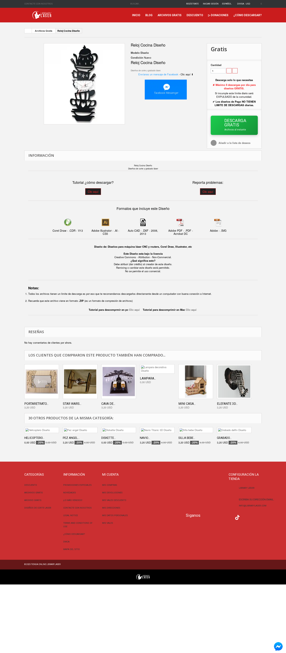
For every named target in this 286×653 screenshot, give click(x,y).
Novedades (69, 492)
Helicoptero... (34, 438)
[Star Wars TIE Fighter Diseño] (80, 381)
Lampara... (148, 378)
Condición (137, 57)
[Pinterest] (245, 517)
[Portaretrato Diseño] (41, 381)
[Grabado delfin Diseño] (234, 430)
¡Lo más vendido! (72, 500)
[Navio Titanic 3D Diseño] (157, 430)
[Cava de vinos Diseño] (118, 381)
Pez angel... (71, 438)
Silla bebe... (186, 438)
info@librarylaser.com (252, 505)
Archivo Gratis (32, 500)
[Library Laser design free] (143, 576)
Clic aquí (93, 192)
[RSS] (222, 517)
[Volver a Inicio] (28, 30)
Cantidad (216, 65)
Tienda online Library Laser (46, 564)
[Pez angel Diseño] (80, 430)
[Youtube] (229, 517)
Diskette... (108, 438)
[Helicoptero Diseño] (41, 430)
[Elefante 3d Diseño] (234, 381)
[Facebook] (206, 517)
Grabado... (224, 438)
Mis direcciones (111, 508)
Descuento (195, 15)
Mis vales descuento (114, 500)
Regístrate (192, 4)
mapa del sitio (71, 549)
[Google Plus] (237, 517)
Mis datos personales (115, 515)
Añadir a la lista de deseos (234, 143)
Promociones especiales (77, 485)
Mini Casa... (187, 404)
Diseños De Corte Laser (37, 508)
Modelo (135, 53)
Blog (149, 15)
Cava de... (108, 404)
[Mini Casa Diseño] (195, 381)
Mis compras (109, 485)
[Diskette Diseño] (118, 430)
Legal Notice (70, 515)
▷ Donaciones (218, 15)
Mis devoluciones (112, 492)
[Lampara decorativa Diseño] (157, 369)
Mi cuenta (110, 474)
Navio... (145, 438)
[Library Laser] (42, 15)
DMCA (66, 541)
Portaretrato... (36, 404)
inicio (136, 15)
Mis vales (107, 523)
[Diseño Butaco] (84, 83)
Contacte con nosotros (38, 4)
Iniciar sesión (210, 4)
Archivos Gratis (170, 15)
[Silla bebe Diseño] (195, 430)
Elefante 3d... (227, 404)
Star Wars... (72, 404)
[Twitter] (214, 517)
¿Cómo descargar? (247, 15)
